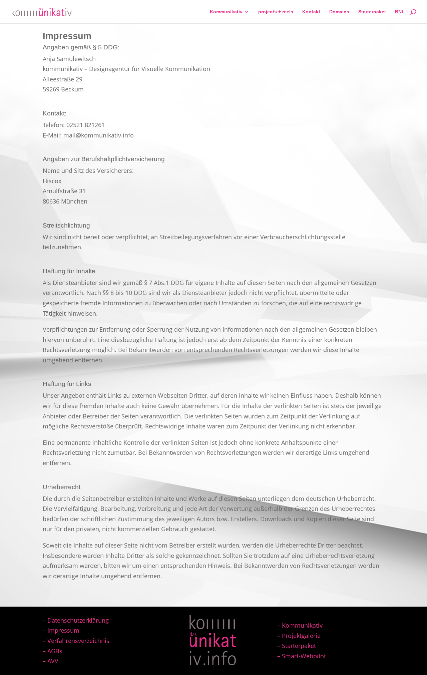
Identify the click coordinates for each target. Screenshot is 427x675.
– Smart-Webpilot (301, 656)
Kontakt (311, 11)
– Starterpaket (296, 646)
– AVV (50, 661)
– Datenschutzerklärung (76, 620)
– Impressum (61, 630)
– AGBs (52, 651)
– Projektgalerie (299, 636)
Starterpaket (372, 11)
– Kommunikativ (300, 625)
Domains (339, 11)
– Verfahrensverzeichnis (76, 641)
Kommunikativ (226, 11)
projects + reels (275, 11)
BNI (399, 11)
